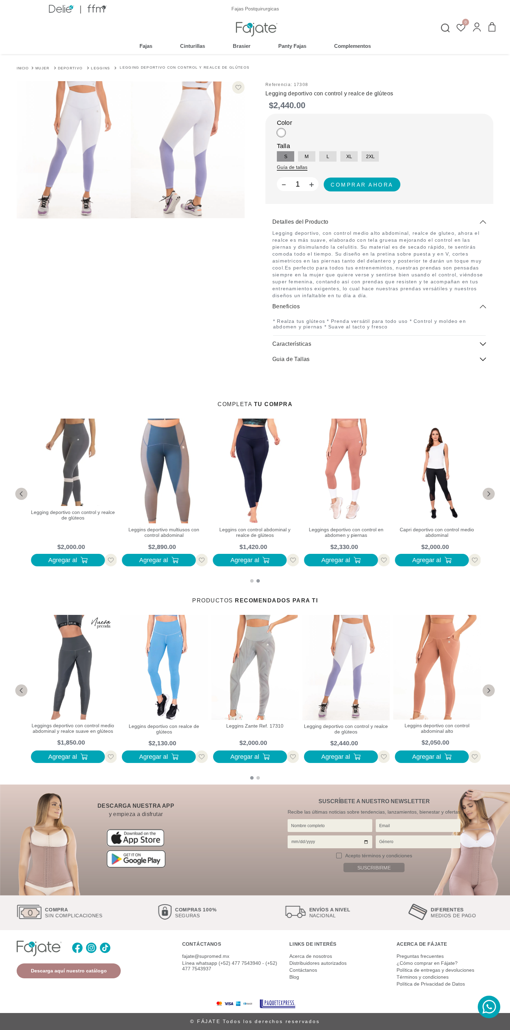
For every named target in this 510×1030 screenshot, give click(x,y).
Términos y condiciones (423, 977)
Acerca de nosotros (310, 956)
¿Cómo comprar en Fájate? (427, 963)
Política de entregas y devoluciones (435, 970)
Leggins (100, 68)
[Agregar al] (362, 184)
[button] (477, 28)
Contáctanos (303, 970)
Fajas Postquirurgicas (255, 8)
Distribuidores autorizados (318, 963)
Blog (294, 977)
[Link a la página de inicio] (22, 67)
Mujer (42, 68)
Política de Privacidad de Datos (431, 984)
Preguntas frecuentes (420, 956)
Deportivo (70, 68)
